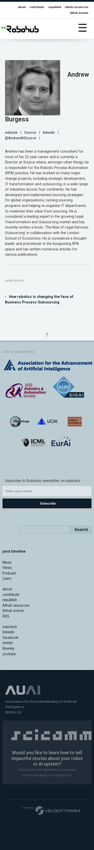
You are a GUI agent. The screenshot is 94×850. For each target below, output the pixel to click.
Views (7, 568)
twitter (8, 643)
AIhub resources (76, 7)
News (7, 562)
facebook (10, 638)
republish (54, 7)
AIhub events (79, 13)
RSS (6, 616)
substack (10, 627)
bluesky (9, 648)
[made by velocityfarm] (51, 810)
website (11, 132)
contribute (37, 7)
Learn (7, 578)
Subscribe (48, 503)
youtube (9, 654)
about (22, 7)
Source (30, 132)
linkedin (49, 132)
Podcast (9, 573)
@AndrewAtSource (20, 138)
